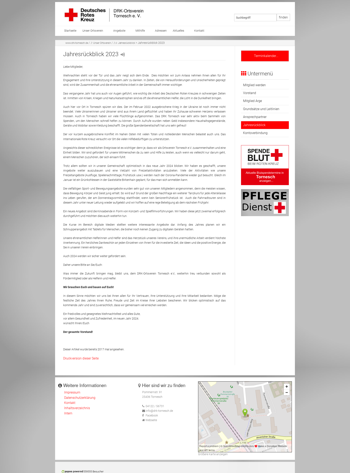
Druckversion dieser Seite (81, 358)
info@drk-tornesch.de (159, 411)
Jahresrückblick (124, 43)
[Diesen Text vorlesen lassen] (122, 54)
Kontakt (69, 403)
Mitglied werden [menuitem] (254, 85)
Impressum (72, 392)
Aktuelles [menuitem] (178, 30)
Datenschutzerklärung (79, 398)
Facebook (152, 415)
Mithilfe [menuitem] (140, 30)
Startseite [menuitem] (70, 30)
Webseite (151, 420)
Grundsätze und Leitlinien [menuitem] (261, 109)
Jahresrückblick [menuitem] (254, 125)
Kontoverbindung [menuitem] (255, 133)
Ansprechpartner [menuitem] (255, 117)
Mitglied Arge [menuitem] (252, 101)
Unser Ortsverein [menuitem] (92, 30)
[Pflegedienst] (265, 202)
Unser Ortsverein (101, 43)
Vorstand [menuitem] (249, 93)
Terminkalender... (265, 56)
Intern (68, 413)
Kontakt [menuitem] (199, 30)
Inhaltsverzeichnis (77, 408)
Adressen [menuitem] (161, 30)
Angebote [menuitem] (119, 30)
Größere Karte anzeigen (213, 454)
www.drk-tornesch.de (76, 43)
